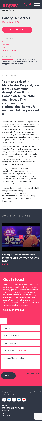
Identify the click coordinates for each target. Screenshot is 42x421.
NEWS (4, 413)
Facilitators (5, 45)
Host (3, 47)
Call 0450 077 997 (26, 4)
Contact (6, 416)
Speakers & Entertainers (13, 408)
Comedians (6, 42)
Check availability (17, 30)
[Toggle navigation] (37, 4)
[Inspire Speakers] (10, 4)
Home (4, 405)
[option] (22, 244)
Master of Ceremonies (10, 50)
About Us (6, 411)
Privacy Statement (8, 394)
